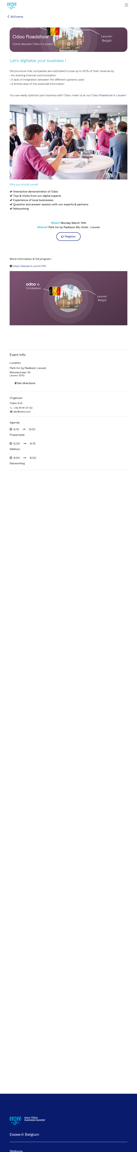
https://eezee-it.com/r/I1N (29, 266)
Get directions (26, 383)
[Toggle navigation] (126, 5)
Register (70, 236)
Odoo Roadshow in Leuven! (108, 95)
